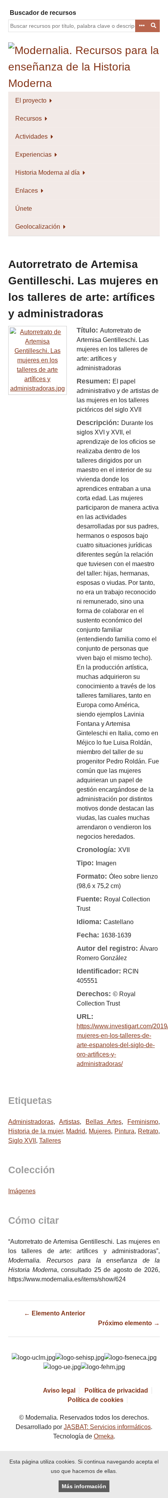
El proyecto (30, 100)
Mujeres (100, 1131)
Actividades (31, 136)
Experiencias (33, 154)
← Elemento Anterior (54, 1313)
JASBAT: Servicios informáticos (107, 1427)
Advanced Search (141, 26)
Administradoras (31, 1121)
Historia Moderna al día (47, 172)
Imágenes (22, 1191)
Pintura (124, 1131)
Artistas (69, 1121)
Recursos (28, 118)
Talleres (50, 1140)
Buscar (154, 26)
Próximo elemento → (129, 1323)
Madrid (75, 1131)
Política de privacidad (116, 1390)
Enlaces (26, 190)
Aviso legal (59, 1390)
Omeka (104, 1436)
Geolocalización (37, 226)
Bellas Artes (104, 1121)
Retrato (148, 1131)
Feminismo (142, 1121)
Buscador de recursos (43, 12)
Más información (84, 1486)
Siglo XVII (22, 1140)
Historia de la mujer (35, 1131)
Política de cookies (95, 1400)
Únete (23, 208)
